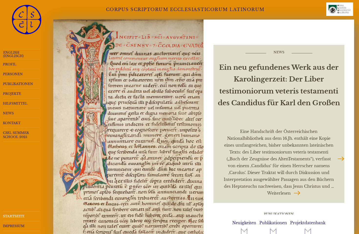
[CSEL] (26, 19)
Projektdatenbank (308, 222)
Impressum (13, 226)
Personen (13, 74)
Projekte (12, 94)
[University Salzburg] (339, 11)
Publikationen (18, 84)
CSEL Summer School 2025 (16, 135)
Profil (9, 64)
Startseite (13, 216)
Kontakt (12, 123)
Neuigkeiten (244, 222)
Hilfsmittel (15, 103)
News (8, 113)
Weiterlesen (283, 193)
